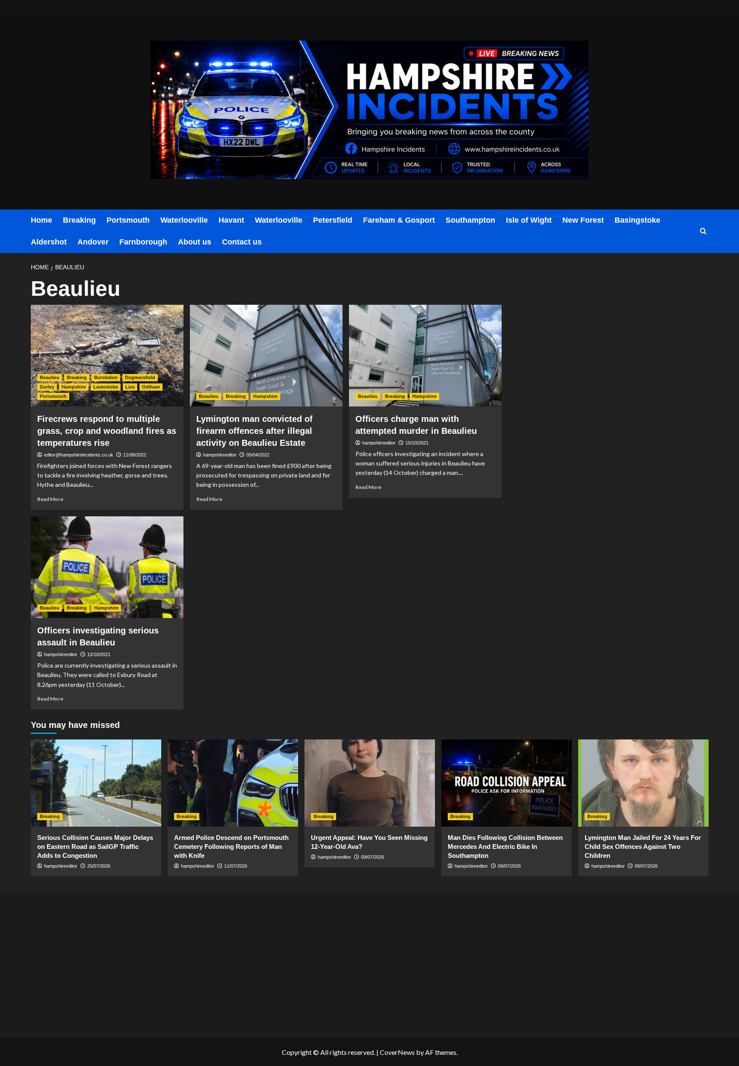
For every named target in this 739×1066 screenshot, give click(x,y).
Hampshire (74, 386)
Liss (130, 386)
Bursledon (106, 377)
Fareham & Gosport (399, 220)
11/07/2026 (235, 866)
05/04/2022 (257, 454)
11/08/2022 (134, 454)
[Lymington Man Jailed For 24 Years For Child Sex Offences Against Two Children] (643, 782)
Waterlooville (184, 220)
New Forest (583, 220)
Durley (47, 386)
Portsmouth (128, 220)
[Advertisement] (143, 963)
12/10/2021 (98, 654)
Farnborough (143, 242)
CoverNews (397, 1052)
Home (41, 220)
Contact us (242, 242)
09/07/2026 (372, 857)
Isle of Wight (529, 220)
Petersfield (332, 220)
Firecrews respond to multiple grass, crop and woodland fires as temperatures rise (106, 431)
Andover (93, 242)
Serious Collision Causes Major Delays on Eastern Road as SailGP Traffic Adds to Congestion (95, 846)
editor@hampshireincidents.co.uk (78, 454)
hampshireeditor (219, 454)
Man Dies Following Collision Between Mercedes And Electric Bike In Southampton (505, 846)
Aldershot (49, 242)
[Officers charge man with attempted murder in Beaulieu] (425, 355)
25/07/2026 (98, 866)
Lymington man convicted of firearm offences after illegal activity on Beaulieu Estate (254, 431)
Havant (231, 220)
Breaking (79, 220)
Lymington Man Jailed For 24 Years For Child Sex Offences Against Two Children (643, 846)
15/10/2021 (417, 442)
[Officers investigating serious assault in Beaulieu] (107, 567)
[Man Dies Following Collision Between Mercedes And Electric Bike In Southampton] (506, 782)
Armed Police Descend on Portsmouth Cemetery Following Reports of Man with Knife (231, 846)
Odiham (151, 386)
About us (194, 242)
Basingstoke (637, 220)
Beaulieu (49, 377)
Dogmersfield (140, 377)
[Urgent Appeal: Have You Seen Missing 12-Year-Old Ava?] (369, 782)
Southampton (470, 220)
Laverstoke (105, 386)
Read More (50, 499)
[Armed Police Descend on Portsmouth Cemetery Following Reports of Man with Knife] (233, 782)
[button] (703, 231)
